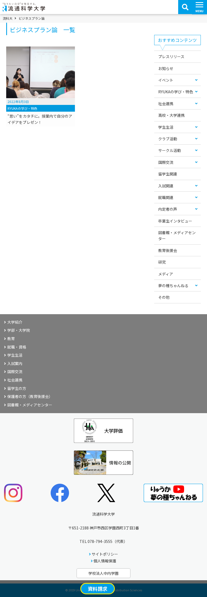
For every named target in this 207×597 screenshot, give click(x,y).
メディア (165, 274)
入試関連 (165, 185)
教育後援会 (167, 250)
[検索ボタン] (185, 7)
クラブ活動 (167, 138)
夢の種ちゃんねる (173, 285)
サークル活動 (169, 150)
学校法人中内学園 (103, 573)
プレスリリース (171, 56)
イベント (165, 80)
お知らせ (165, 68)
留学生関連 (167, 174)
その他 (164, 297)
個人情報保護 (105, 560)
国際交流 (165, 162)
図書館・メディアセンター (177, 235)
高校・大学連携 (171, 115)
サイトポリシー (105, 554)
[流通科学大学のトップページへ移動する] (24, 9)
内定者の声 (167, 209)
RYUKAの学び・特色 (175, 91)
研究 (162, 262)
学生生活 (165, 127)
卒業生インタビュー (175, 221)
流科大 (7, 18)
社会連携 (165, 103)
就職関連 (165, 197)
